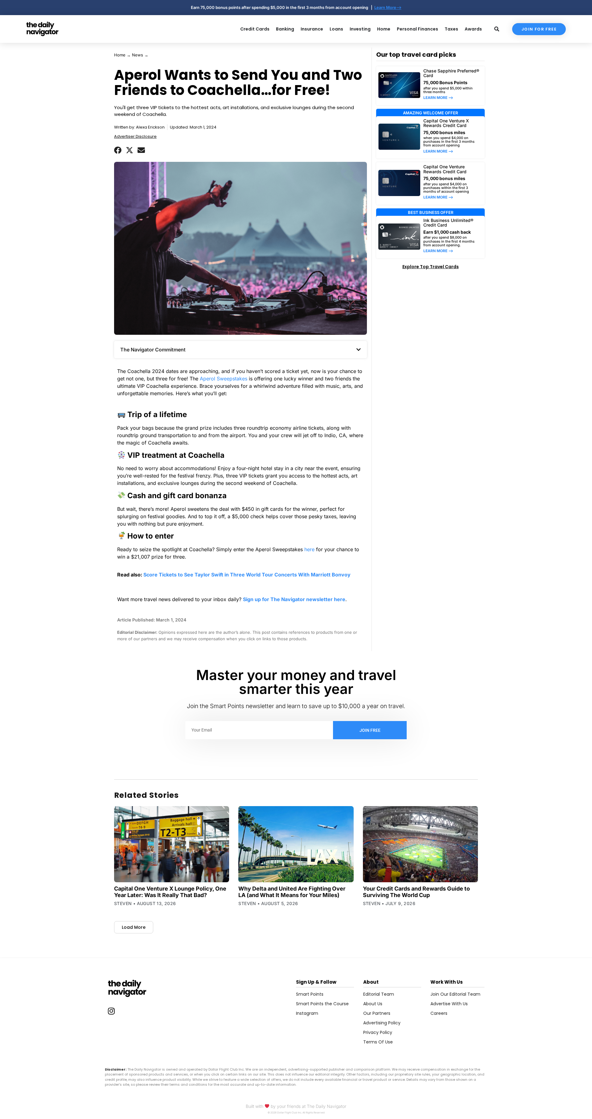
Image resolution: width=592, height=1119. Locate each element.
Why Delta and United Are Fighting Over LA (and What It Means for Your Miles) (291, 891)
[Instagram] (111, 1011)
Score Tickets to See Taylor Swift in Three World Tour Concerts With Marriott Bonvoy (247, 575)
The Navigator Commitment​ (153, 349)
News (137, 54)
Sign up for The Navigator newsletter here (294, 599)
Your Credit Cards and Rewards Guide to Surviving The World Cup (416, 891)
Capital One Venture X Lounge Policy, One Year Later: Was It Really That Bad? (170, 891)
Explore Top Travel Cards (430, 267)
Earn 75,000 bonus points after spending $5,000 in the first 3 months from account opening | (282, 7)
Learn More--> (387, 7)
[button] (117, 150)
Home (119, 54)
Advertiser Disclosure (135, 136)
